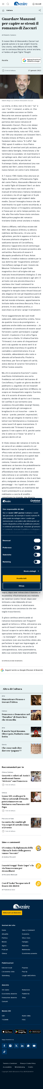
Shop (24, 998)
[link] (20, 3)
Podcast (5, 950)
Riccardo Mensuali (10, 875)
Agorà (4, 946)
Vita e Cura (26, 938)
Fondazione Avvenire (9, 998)
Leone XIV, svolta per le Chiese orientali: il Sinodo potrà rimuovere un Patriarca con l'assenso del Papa (15, 801)
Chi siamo (5, 990)
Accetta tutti (21, 578)
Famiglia (25, 942)
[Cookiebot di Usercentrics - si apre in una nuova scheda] (30, 501)
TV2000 (5, 1020)
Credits (30, 1067)
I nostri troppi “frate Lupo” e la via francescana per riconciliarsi (18, 868)
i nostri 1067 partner (16, 513)
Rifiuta (21, 586)
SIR (3, 1016)
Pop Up (24, 972)
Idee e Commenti (28, 930)
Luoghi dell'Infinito (29, 975)
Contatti (5, 1001)
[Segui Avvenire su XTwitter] (16, 1045)
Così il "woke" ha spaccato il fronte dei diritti (16, 884)
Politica (4, 938)
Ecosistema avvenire (29, 953)
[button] (3, 4)
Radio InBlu (26, 1016)
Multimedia (26, 950)
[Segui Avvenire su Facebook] (4, 1045)
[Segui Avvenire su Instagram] (10, 1045)
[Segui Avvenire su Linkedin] (22, 1045)
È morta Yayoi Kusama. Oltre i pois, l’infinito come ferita (15, 734)
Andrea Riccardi (9, 857)
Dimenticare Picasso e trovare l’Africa (13, 700)
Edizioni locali (7, 968)
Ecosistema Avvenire (9, 994)
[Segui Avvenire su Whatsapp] (28, 1045)
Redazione (26, 990)
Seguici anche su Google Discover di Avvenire (24, 670)
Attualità (5, 934)
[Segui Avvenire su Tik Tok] (4, 1051)
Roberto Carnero (10, 35)
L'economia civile (8, 972)
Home (4, 930)
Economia (25, 934)
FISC (24, 1020)
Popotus (25, 968)
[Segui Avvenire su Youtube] (34, 1045)
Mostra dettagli (30, 571)
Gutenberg (6, 975)
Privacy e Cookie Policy (28, 1063)
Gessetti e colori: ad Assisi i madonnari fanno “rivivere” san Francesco (16, 778)
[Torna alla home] (3, 10)
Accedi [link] (38, 4)
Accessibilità (7, 1067)
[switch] (37, 547)
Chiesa (4, 953)
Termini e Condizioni (10, 1063)
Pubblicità (25, 994)
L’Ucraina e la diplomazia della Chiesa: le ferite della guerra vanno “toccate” (17, 851)
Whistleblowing (20, 1067)
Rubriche (25, 946)
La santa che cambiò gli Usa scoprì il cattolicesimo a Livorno (15, 825)
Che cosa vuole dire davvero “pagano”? (12, 749)
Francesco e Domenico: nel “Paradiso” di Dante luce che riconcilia (16, 717)
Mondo (4, 942)
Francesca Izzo (9, 890)
